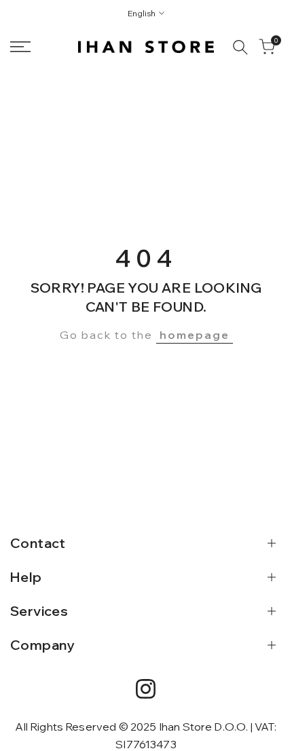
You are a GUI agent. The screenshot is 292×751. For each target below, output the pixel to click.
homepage (195, 335)
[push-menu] (20, 46)
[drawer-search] (240, 47)
